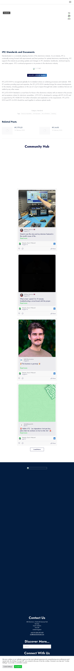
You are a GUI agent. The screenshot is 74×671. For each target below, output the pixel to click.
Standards (6, 13)
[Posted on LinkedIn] (54, 244)
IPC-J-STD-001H (46, 113)
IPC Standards (36, 113)
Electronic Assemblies (26, 113)
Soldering (53, 113)
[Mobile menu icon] (70, 2)
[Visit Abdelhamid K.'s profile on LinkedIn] (21, 424)
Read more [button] (23, 238)
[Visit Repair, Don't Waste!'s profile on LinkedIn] (19, 243)
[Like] (19, 249)
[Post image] (7, 131)
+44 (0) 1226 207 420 (37, 632)
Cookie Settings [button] (8, 667)
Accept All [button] (18, 667)
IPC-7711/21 (18, 127)
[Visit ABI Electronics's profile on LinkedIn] (21, 360)
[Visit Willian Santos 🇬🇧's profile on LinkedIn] (21, 230)
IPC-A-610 (55, 127)
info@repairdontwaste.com (37, 634)
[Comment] (22, 249)
